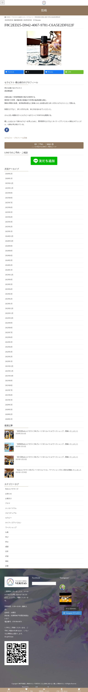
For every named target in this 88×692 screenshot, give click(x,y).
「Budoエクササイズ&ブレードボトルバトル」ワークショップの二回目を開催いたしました (48, 470)
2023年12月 (9, 275)
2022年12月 (9, 308)
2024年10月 (9, 241)
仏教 (6, 532)
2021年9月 (8, 380)
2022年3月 (8, 352)
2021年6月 (8, 395)
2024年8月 (8, 251)
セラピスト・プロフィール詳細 (15, 138)
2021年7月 (8, 390)
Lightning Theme (42, 687)
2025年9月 (8, 193)
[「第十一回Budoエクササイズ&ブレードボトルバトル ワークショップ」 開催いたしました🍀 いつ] (65, 599)
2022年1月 (8, 361)
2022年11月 (9, 313)
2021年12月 (9, 366)
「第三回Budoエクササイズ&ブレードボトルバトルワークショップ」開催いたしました (47, 457)
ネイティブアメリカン (13, 522)
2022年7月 (8, 332)
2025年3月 (8, 222)
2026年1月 (8, 178)
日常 (6, 551)
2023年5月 (8, 284)
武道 (6, 556)
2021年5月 (8, 400)
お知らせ (8, 494)
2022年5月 (8, 342)
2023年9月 (8, 279)
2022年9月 (8, 323)
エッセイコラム (10, 508)
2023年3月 (8, 294)
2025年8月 (8, 198)
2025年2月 (8, 227)
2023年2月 (8, 299)
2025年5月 (8, 212)
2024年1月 (8, 270)
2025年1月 (8, 231)
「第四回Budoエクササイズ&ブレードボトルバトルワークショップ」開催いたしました (47, 444)
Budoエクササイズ (11, 489)
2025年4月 (8, 217)
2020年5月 (8, 405)
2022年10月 (9, 318)
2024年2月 (8, 265)
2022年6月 (8, 337)
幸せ (6, 542)
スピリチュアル (10, 513)
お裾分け (8, 498)
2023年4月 (8, 289)
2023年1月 (8, 304)
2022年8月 (8, 328)
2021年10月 (9, 376)
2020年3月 (8, 409)
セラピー (8, 518)
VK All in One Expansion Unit (57, 687)
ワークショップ (10, 527)
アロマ (7, 503)
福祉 (6, 561)
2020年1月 (8, 419)
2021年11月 (9, 371)
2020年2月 (8, 414)
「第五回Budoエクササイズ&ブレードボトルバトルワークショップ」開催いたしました (47, 431)
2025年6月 (8, 207)
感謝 (6, 546)
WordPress (32, 687)
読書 (6, 566)
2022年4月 (8, 347)
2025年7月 (8, 202)
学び (6, 537)
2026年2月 (8, 174)
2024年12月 (9, 236)
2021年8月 (8, 385)
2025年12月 (9, 183)
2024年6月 (8, 255)
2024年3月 (8, 260)
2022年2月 (8, 356)
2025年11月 (9, 188)
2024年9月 (8, 246)
